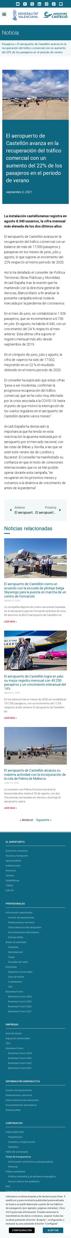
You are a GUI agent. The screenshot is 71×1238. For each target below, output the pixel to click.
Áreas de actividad (16, 942)
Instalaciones (13, 865)
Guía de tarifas (16, 976)
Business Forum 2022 (20, 1006)
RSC (8, 1186)
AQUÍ (8, 1212)
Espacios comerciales (20, 971)
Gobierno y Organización (21, 1142)
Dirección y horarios (16, 850)
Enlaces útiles (15, 937)
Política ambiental (15, 1171)
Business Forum (14, 991)
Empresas (11, 966)
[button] (4, 14)
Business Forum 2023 (20, 1001)
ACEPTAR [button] (53, 1230)
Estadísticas (12, 880)
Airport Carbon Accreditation (24, 1181)
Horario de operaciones (21, 917)
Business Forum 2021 (20, 1011)
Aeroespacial (15, 952)
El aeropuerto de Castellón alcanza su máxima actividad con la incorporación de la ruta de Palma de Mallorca (35, 774)
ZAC (10, 986)
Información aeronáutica (19, 912)
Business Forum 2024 (20, 996)
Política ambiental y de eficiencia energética (32, 1176)
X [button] (64, 1196)
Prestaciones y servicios (21, 922)
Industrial (13, 947)
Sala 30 (10, 890)
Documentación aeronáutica (23, 932)
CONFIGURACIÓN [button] (22, 1230)
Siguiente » (43, 820)
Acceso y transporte (17, 855)
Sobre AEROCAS (15, 1132)
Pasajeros (8, 44)
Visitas (9, 885)
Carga (11, 957)
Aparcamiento (13, 860)
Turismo (10, 875)
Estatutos (13, 1146)
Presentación (15, 1137)
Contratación (15, 981)
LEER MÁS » (10, 621)
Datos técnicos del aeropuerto (24, 927)
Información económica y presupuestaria (30, 1161)
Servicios (11, 870)
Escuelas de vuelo (18, 962)
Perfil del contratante (17, 1151)
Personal (13, 1166)
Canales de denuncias (18, 1191)
